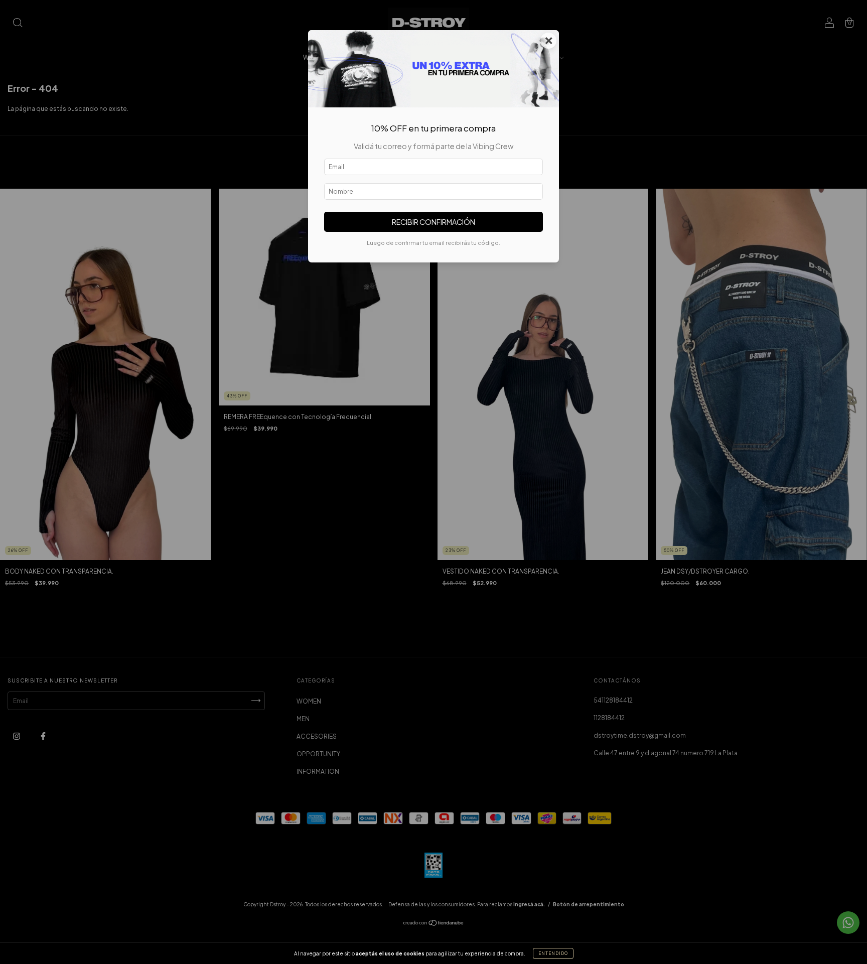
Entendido (553, 953)
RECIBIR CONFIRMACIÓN (433, 221)
